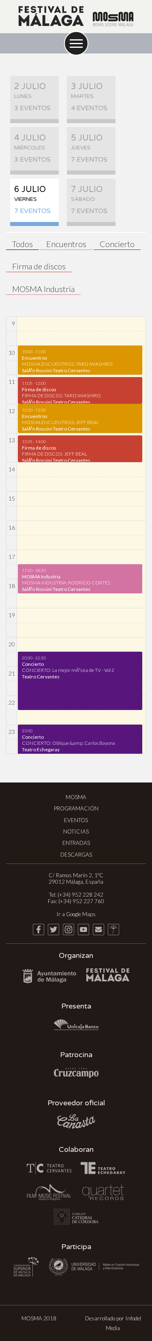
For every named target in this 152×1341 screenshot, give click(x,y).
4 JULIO (32, 148)
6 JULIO (32, 200)
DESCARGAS (76, 854)
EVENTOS (76, 820)
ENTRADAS (76, 843)
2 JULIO (32, 97)
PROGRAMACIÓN (76, 808)
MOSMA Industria (43, 289)
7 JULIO (89, 200)
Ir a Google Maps (76, 914)
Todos (22, 244)
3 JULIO (89, 97)
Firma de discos (39, 266)
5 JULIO (89, 148)
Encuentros (66, 244)
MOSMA (76, 797)
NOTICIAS (76, 831)
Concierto (117, 244)
